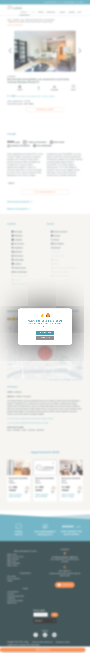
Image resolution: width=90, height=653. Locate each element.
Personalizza (45, 338)
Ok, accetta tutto (45, 333)
